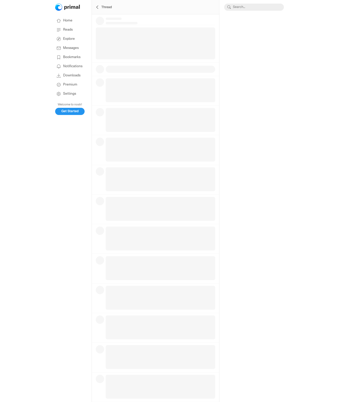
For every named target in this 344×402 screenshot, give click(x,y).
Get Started (70, 111)
